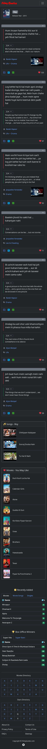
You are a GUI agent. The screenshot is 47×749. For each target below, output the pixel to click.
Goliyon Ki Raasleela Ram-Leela (15, 660)
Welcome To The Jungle (11, 618)
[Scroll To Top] (23, 744)
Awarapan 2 (7, 622)
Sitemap (28, 734)
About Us (5, 725)
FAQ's (4, 734)
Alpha (4, 613)
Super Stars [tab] (20, 637)
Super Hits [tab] (7, 637)
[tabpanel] (23, 611)
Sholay (5, 664)
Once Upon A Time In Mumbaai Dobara (18, 646)
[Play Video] (37, 61)
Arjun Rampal (11, 348)
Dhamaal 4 (6, 609)
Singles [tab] (30, 595)
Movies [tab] (6, 595)
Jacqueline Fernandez (14, 190)
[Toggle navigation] (43, 3)
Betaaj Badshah (8, 655)
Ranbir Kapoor (11, 59)
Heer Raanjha (7, 651)
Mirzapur (6, 604)
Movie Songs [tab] (18, 595)
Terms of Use (30, 729)
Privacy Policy (7, 729)
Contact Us (29, 725)
